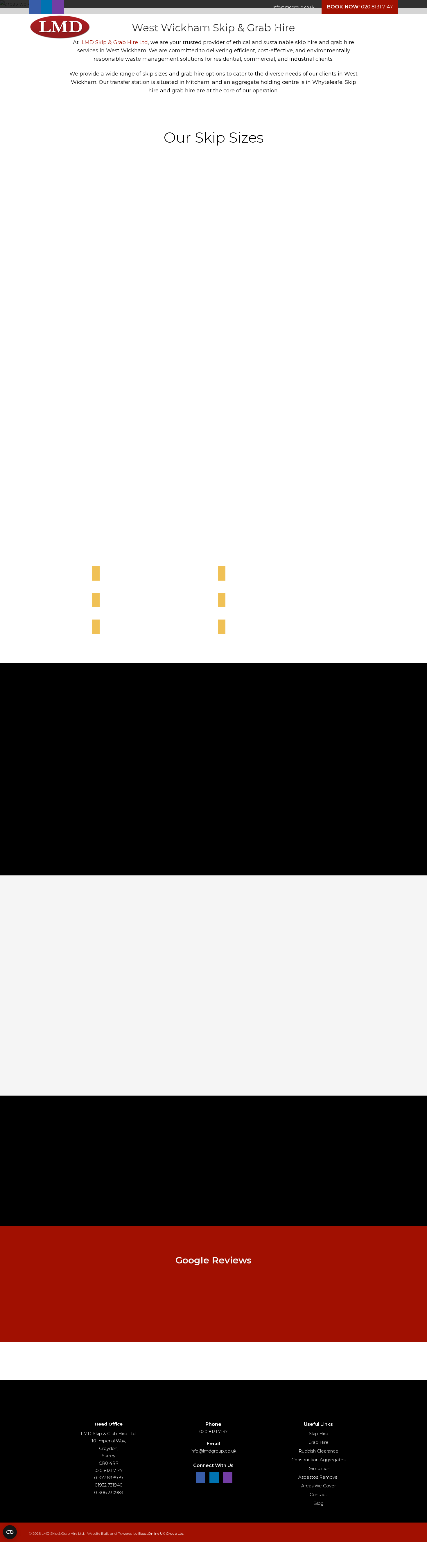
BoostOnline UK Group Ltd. (161, 1533)
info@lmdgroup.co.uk (294, 7)
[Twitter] (46, 7)
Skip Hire (318, 1433)
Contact (318, 1494)
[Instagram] (58, 7)
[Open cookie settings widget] (10, 1532)
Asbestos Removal (318, 1477)
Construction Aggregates (318, 1459)
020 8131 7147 (377, 7)
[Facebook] (35, 7)
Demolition (318, 1468)
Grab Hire (318, 1442)
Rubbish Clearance (318, 1451)
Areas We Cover (318, 1486)
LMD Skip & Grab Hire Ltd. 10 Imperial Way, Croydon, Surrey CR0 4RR (109, 1448)
